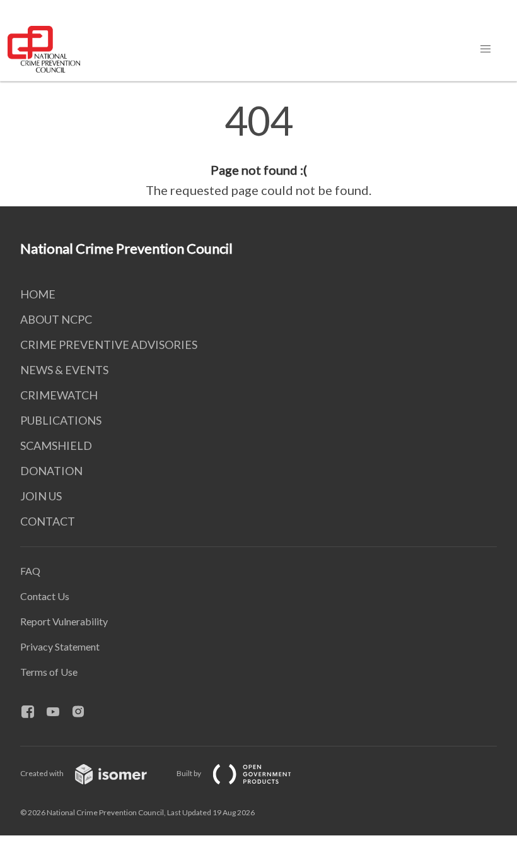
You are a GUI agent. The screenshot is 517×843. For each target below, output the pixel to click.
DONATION (51, 471)
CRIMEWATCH (59, 395)
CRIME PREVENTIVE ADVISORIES (108, 344)
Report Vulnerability (64, 621)
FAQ (30, 571)
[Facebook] (32, 712)
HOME (37, 294)
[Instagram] (83, 712)
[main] (258, 150)
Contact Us (44, 596)
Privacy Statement (60, 646)
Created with (42, 773)
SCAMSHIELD (56, 445)
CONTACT (47, 521)
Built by (189, 773)
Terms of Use (49, 672)
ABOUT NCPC (56, 319)
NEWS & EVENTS (64, 370)
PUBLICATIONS (61, 420)
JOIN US (41, 496)
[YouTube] (58, 712)
